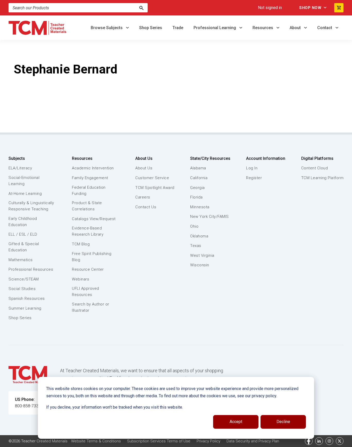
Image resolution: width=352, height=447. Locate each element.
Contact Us (145, 207)
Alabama (198, 168)
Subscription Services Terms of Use (158, 441)
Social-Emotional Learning (24, 180)
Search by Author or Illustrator (90, 307)
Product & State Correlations (87, 206)
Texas (195, 245)
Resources (263, 27)
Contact (325, 27)
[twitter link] (339, 441)
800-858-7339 (28, 405)
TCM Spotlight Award (154, 187)
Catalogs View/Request (94, 219)
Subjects (17, 158)
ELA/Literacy (20, 168)
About (296, 27)
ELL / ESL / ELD (23, 234)
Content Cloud (314, 168)
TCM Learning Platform (322, 178)
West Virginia (202, 255)
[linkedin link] (319, 441)
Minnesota (199, 207)
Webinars (80, 279)
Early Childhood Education (23, 221)
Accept (236, 421)
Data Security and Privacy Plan (253, 441)
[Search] (141, 7)
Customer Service (152, 178)
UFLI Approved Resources (85, 291)
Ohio (194, 226)
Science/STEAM (24, 279)
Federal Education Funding (89, 190)
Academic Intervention (93, 168)
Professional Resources (31, 269)
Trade (177, 27)
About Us (144, 158)
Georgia (197, 187)
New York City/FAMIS (209, 216)
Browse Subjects (107, 27)
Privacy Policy (208, 441)
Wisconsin (199, 265)
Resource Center (88, 269)
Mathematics (21, 260)
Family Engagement (90, 178)
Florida (196, 197)
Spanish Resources (27, 298)
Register (254, 178)
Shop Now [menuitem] (310, 7)
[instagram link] (329, 441)
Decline (283, 421)
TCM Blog (81, 244)
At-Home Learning (25, 193)
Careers (142, 197)
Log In (251, 168)
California (198, 178)
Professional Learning (215, 27)
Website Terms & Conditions (96, 441)
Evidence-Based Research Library (87, 231)
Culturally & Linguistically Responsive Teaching (31, 206)
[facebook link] (309, 441)
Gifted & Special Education (24, 247)
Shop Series (150, 27)
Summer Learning (25, 308)
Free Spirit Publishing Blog (91, 256)
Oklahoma (199, 236)
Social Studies (22, 288)
